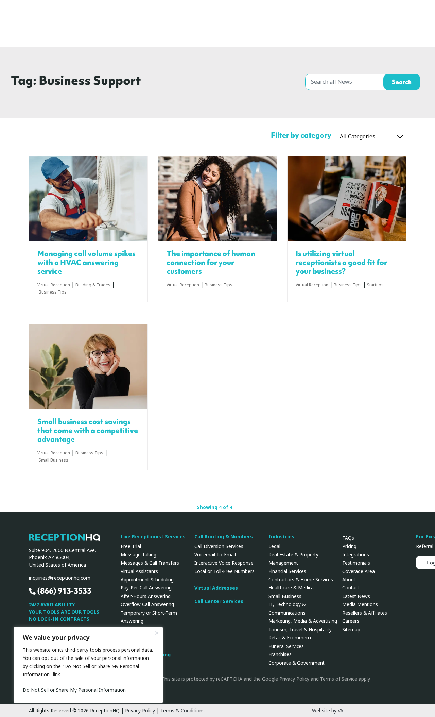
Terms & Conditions (182, 710)
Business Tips (53, 292)
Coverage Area (358, 571)
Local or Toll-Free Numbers (224, 571)
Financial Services (287, 571)
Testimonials (356, 563)
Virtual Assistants (139, 571)
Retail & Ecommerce (290, 637)
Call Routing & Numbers (223, 537)
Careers (350, 621)
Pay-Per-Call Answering (146, 587)
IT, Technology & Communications (287, 608)
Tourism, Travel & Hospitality (300, 629)
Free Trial (131, 546)
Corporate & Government (296, 663)
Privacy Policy (294, 679)
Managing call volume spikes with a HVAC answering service (86, 262)
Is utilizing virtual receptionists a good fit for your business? (341, 262)
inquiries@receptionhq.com (59, 578)
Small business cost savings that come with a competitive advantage (87, 430)
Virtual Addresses (216, 588)
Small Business (53, 460)
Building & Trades (92, 285)
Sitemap (351, 629)
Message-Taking (138, 554)
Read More (88, 198)
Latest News (356, 596)
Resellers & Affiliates (364, 613)
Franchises (280, 654)
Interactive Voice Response (224, 563)
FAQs (348, 538)
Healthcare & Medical (291, 587)
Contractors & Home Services (300, 579)
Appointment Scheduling (147, 579)
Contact (350, 587)
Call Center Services (218, 601)
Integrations (355, 554)
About (348, 579)
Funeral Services (286, 646)
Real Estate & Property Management (293, 558)
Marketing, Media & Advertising (302, 621)
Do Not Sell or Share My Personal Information (74, 690)
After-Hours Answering (146, 596)
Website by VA (327, 710)
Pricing (349, 546)
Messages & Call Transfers (150, 563)
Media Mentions (360, 604)
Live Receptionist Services (153, 537)
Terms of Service (338, 679)
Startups (375, 285)
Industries (281, 537)
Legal (274, 546)
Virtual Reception (53, 285)
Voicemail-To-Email (215, 554)
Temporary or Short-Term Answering (149, 617)
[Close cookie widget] (156, 633)
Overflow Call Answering (147, 604)
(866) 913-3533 (63, 591)
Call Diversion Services (218, 546)
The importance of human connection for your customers (211, 262)
